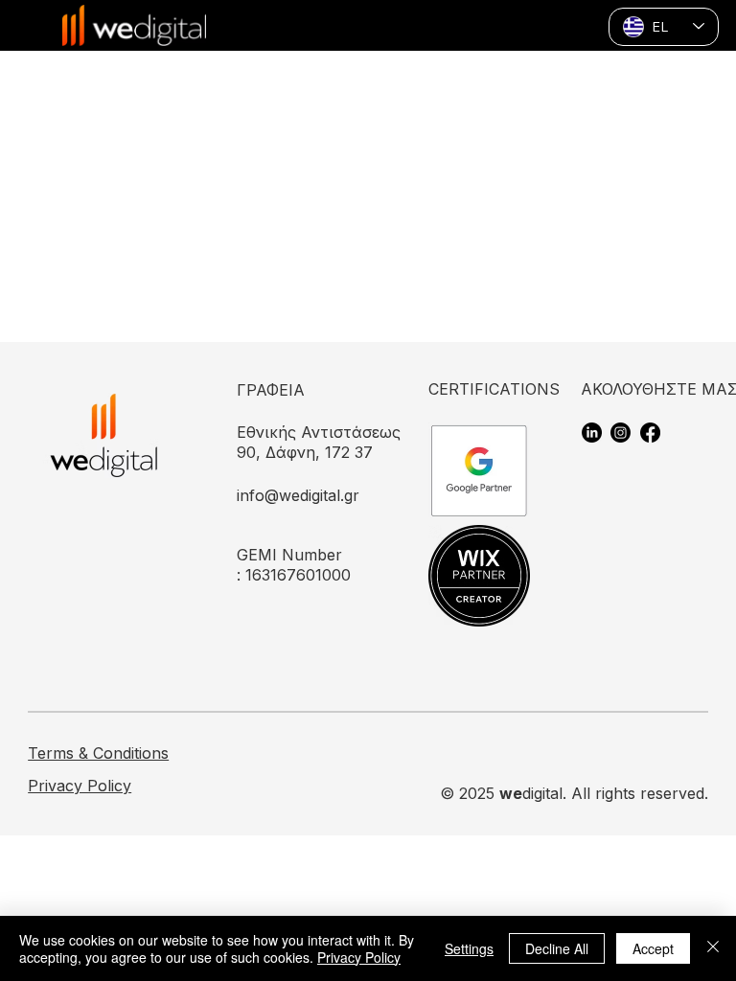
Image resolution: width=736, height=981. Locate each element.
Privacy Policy (79, 785)
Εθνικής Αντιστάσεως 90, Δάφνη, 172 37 (319, 442)
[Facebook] (650, 432)
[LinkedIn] (592, 432)
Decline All (556, 948)
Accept (653, 948)
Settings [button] (469, 948)
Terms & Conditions (98, 753)
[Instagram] (620, 432)
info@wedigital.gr (298, 495)
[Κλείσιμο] (713, 948)
